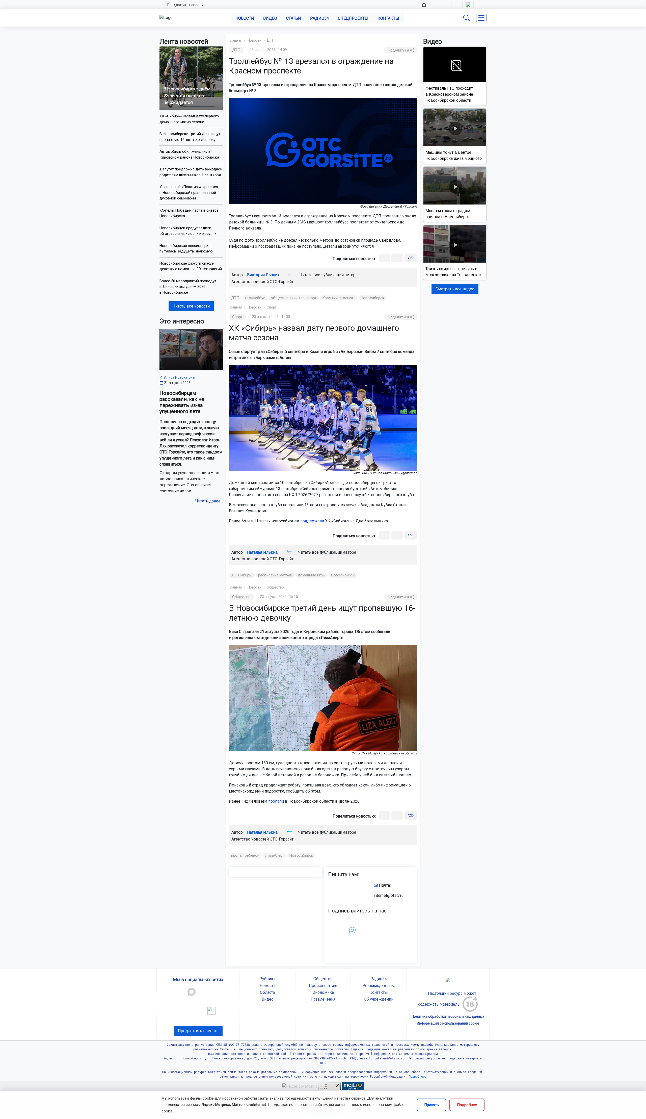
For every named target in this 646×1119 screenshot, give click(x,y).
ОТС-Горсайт (281, 281)
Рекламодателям (378, 985)
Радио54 (319, 18)
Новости (244, 18)
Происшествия (323, 985)
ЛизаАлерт (274, 855)
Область (267, 992)
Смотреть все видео (455, 289)
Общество (275, 587)
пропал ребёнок (245, 855)
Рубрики (267, 978)
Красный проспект (338, 298)
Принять (431, 1105)
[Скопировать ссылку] (410, 257)
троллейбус (255, 298)
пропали (276, 801)
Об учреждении (378, 999)
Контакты (388, 18)
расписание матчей (275, 575)
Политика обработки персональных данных (448, 1016)
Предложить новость (185, 5)
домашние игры (312, 575)
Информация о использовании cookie (448, 1023)
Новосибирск (372, 298)
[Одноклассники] (397, 257)
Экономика (323, 992)
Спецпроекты (353, 18)
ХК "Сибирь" (242, 575)
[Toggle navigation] (481, 18)
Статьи (293, 18)
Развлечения (323, 999)
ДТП (270, 40)
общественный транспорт (293, 298)
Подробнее (467, 1105)
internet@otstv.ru (388, 895)
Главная (235, 40)
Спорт (272, 307)
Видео (270, 18)
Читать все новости (191, 306)
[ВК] (384, 257)
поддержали (312, 521)
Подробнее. (416, 1076)
